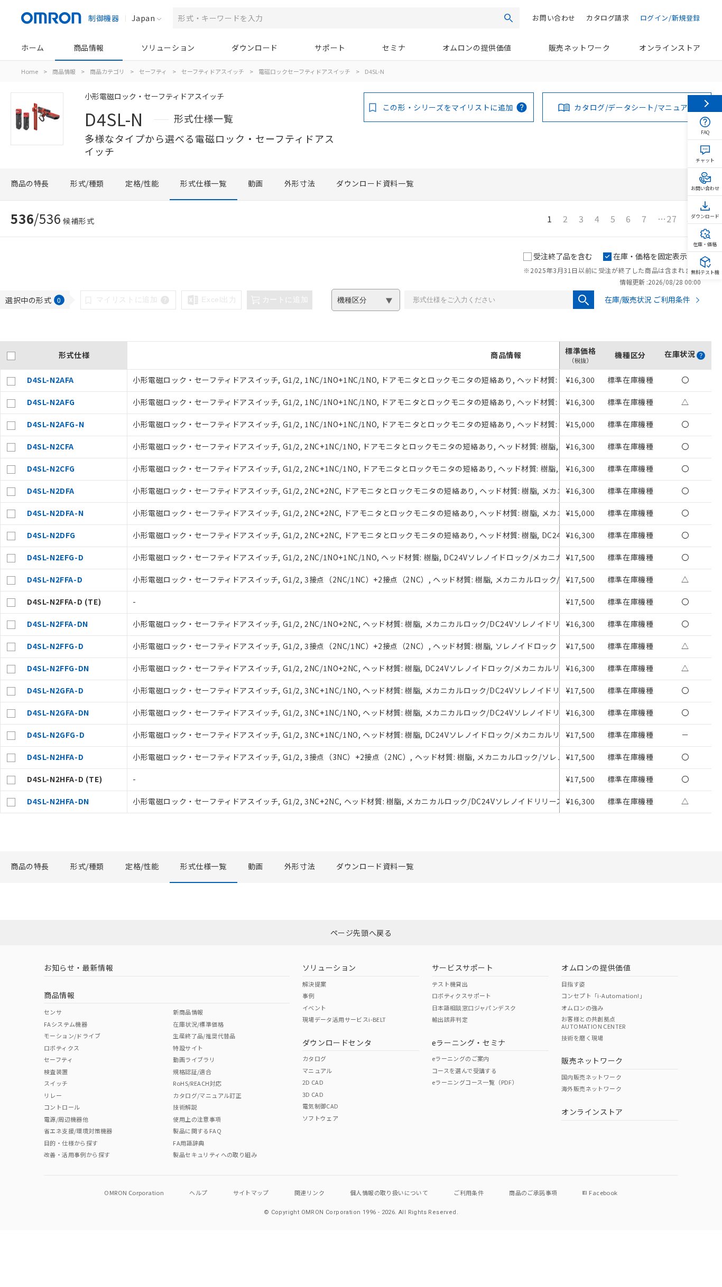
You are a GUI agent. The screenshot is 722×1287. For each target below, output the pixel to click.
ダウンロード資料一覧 (374, 183)
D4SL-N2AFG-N (55, 424)
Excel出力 (218, 299)
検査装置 (56, 1071)
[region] (355, 577)
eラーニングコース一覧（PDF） (475, 1082)
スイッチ (56, 1083)
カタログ (314, 1058)
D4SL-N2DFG (51, 535)
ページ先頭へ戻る (361, 932)
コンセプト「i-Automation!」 (603, 995)
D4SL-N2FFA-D (54, 579)
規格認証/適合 (192, 1071)
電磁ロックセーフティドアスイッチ (304, 71)
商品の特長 (30, 183)
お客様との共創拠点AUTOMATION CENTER (593, 1022)
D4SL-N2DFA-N (55, 513)
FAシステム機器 (65, 1024)
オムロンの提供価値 (477, 47)
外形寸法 (299, 183)
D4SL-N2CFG (51, 468)
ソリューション (168, 47)
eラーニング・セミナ (469, 1042)
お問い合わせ (554, 18)
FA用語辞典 (188, 1143)
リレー (53, 1095)
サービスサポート (463, 967)
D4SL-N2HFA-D (55, 756)
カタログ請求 (608, 18)
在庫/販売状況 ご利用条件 (647, 299)
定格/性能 (142, 183)
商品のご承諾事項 (533, 1192)
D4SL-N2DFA (51, 490)
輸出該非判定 (450, 1019)
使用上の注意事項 (197, 1119)
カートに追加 (285, 299)
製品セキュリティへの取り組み (215, 1154)
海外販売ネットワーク (591, 1088)
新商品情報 (188, 1012)
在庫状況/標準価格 (198, 1024)
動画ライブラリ (194, 1059)
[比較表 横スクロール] (355, 337)
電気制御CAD (320, 1106)
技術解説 (185, 1107)
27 (667, 218)
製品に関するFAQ (197, 1130)
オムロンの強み (582, 1007)
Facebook (603, 1192)
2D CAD (312, 1082)
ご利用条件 (468, 1192)
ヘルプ (198, 1192)
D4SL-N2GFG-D (56, 734)
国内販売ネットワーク (591, 1077)
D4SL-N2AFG (51, 402)
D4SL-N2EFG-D (55, 557)
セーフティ (153, 71)
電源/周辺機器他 (66, 1119)
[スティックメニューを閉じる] (705, 103)
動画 (255, 183)
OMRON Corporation (134, 1192)
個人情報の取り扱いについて (389, 1192)
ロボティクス (61, 1048)
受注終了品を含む (563, 256)
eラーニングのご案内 (460, 1058)
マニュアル (317, 1070)
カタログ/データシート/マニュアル (635, 107)
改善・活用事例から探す (77, 1154)
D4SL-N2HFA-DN (58, 801)
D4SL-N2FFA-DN (57, 623)
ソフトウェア (320, 1118)
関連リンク (309, 1192)
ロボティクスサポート (462, 995)
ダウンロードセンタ (337, 1042)
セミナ (393, 47)
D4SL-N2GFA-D (55, 690)
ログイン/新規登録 (670, 18)
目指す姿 (573, 984)
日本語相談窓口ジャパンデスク (474, 1007)
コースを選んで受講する (464, 1070)
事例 (308, 995)
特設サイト (188, 1048)
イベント (314, 1007)
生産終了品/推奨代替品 (204, 1035)
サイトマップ (251, 1192)
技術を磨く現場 (582, 1038)
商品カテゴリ (107, 71)
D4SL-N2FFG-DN (58, 668)
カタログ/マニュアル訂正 (207, 1095)
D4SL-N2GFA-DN (58, 712)
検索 (508, 18)
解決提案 (314, 984)
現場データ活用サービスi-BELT (344, 1019)
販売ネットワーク (579, 47)
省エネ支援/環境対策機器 (78, 1130)
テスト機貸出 (450, 984)
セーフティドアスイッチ (212, 71)
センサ (53, 1012)
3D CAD (312, 1094)
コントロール (62, 1107)
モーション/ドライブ (72, 1035)
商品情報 (88, 47)
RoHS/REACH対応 (197, 1083)
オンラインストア (670, 47)
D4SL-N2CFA (50, 446)
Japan (143, 18)
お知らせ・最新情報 (78, 967)
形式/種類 (87, 183)
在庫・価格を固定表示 (650, 256)
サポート (329, 47)
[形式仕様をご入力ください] (583, 299)
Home (29, 71)
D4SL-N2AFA (50, 379)
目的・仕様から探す (71, 1143)
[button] (701, 355)
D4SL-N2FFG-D (55, 646)
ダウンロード (255, 47)
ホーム (32, 47)
